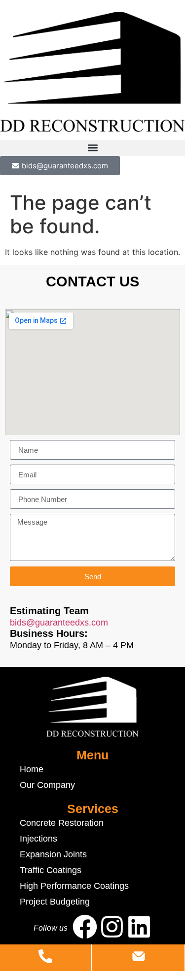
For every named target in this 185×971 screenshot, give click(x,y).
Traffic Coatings (50, 870)
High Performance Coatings (74, 886)
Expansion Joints (53, 854)
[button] (92, 148)
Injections (38, 839)
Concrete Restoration (62, 823)
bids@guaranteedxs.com (59, 622)
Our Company (47, 785)
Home (31, 769)
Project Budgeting (55, 902)
